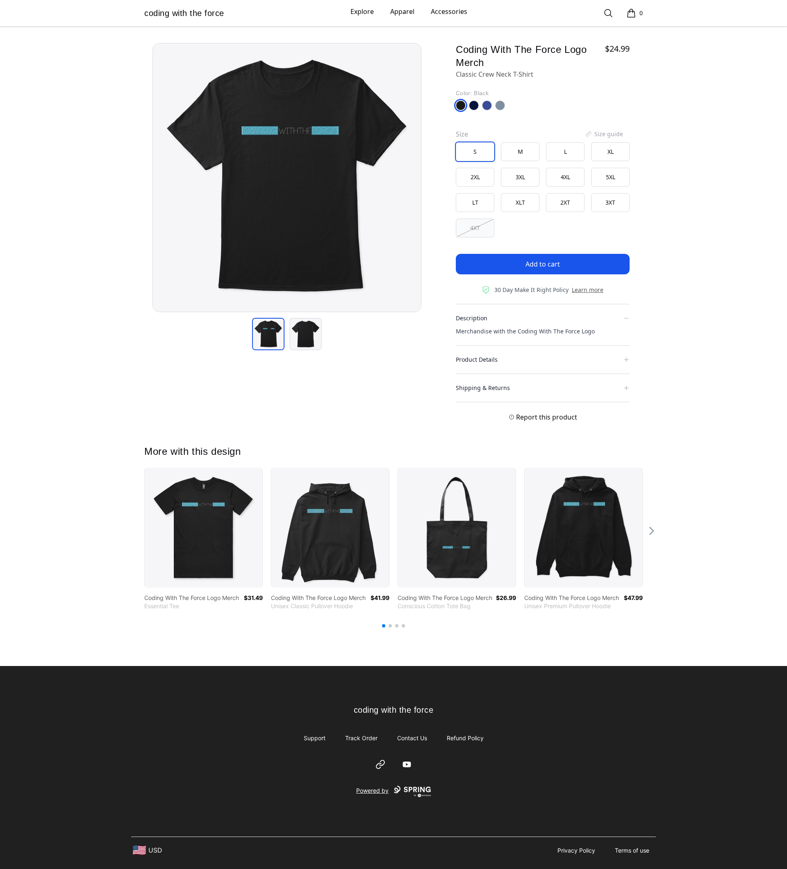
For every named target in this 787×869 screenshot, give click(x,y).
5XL (610, 177)
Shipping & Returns (483, 388)
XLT (520, 202)
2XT (565, 202)
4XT (475, 228)
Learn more (587, 290)
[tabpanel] (286, 177)
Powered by (372, 790)
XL (610, 151)
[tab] (268, 334)
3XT (610, 202)
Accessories (449, 11)
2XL (475, 177)
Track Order (361, 737)
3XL (520, 177)
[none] (604, 134)
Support (314, 737)
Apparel (402, 11)
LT (475, 202)
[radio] (475, 151)
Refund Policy (465, 737)
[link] (203, 527)
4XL (565, 177)
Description (471, 318)
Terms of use (632, 850)
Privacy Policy (576, 850)
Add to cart (542, 264)
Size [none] (462, 134)
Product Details (477, 359)
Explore (362, 11)
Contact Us (412, 737)
